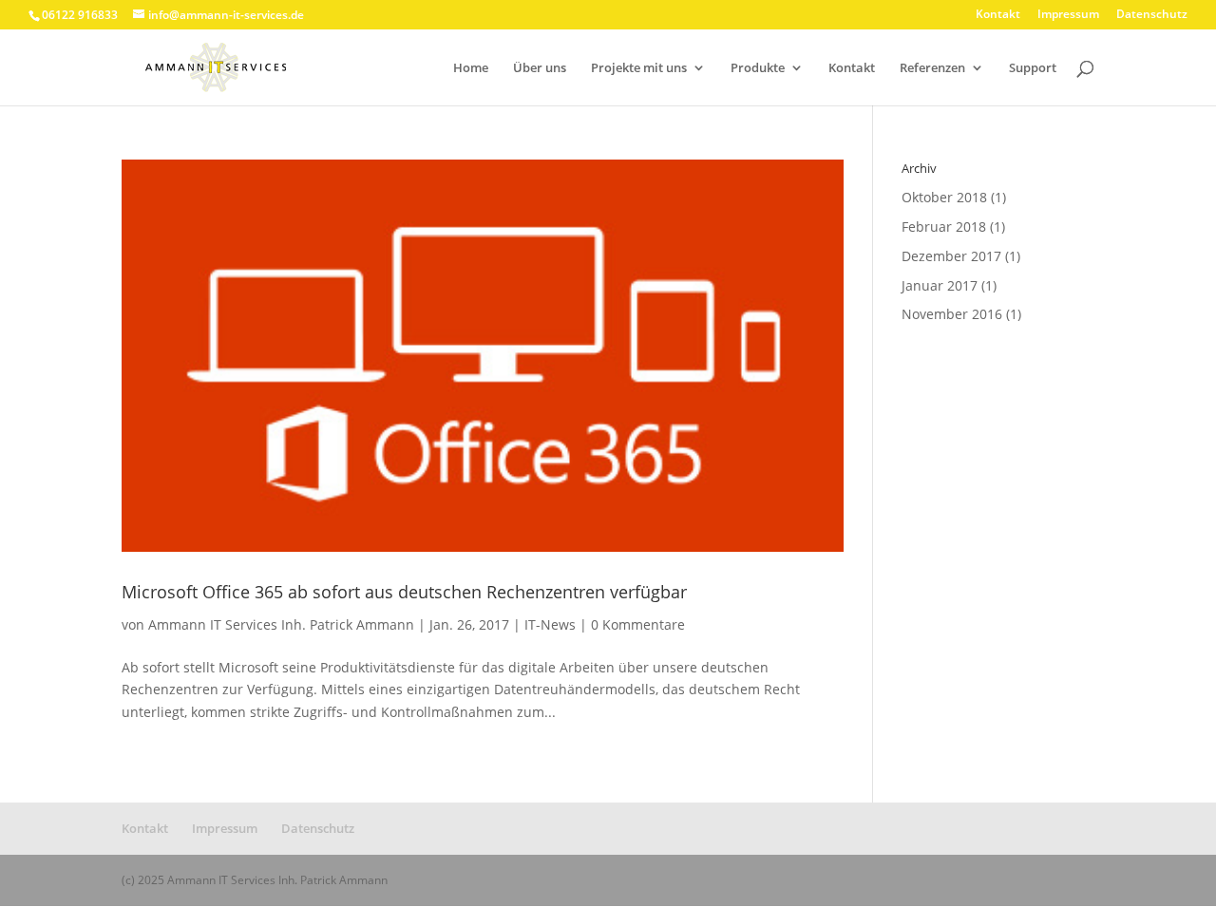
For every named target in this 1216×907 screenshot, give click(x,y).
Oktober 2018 (944, 197)
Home (470, 68)
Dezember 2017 (951, 256)
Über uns (539, 68)
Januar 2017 (940, 285)
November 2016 (952, 314)
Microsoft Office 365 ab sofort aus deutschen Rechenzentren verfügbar (404, 591)
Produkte (758, 68)
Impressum (1068, 15)
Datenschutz (1152, 15)
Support (1032, 68)
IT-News (550, 624)
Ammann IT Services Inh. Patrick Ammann (281, 624)
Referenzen (932, 68)
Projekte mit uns (639, 68)
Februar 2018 (944, 226)
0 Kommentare (638, 624)
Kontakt (998, 15)
